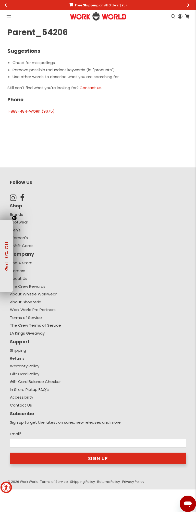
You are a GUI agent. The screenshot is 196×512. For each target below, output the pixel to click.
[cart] (187, 16)
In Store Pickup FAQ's (29, 389)
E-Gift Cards (21, 245)
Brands (16, 214)
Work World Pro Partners (33, 309)
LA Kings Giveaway (27, 333)
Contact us (90, 87)
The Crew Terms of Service (35, 325)
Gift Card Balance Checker (35, 381)
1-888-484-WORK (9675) (31, 111)
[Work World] (98, 16)
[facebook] (25, 197)
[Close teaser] (14, 218)
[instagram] (15, 197)
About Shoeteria (25, 302)
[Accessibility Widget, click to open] (6, 487)
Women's (19, 237)
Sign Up (98, 458)
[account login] (180, 16)
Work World (29, 481)
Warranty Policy (24, 366)
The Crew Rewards (27, 286)
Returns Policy (108, 481)
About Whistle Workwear (33, 294)
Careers (17, 270)
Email (15, 433)
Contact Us (21, 405)
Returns (17, 358)
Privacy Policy (133, 481)
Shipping (18, 350)
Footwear (19, 222)
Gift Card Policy (24, 374)
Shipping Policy (82, 481)
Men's (15, 230)
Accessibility (21, 397)
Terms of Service (26, 317)
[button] (6, 256)
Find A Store (21, 262)
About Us (18, 278)
